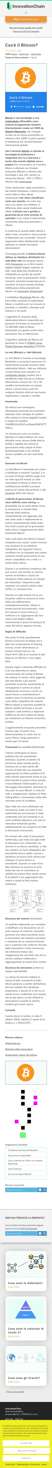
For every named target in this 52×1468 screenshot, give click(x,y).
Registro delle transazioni (19, 1049)
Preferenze (26, 1458)
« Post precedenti (14, 1392)
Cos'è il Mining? (15, 1168)
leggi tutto (14, 1286)
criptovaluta (36, 54)
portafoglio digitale (15, 375)
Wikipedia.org (12, 1043)
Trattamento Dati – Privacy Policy (28, 1464)
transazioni (17, 264)
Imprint (44, 1464)
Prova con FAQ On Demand (26, 31)
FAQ (19, 50)
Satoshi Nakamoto (15, 131)
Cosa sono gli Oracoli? (24, 1378)
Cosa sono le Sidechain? (25, 1283)
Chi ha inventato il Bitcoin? (20, 1174)
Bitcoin (9, 118)
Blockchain (25, 297)
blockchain (24, 54)
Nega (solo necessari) (26, 1450)
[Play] (11, 106)
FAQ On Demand (29, 1228)
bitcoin (14, 54)
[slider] (39, 106)
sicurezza (10, 493)
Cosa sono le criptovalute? (19, 1155)
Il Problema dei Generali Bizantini (23, 1150)
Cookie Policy (10, 1464)
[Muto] (33, 107)
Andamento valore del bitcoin (21, 1055)
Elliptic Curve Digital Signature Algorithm (23, 344)
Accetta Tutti (26, 1443)
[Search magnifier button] (44, 1190)
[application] (26, 106)
